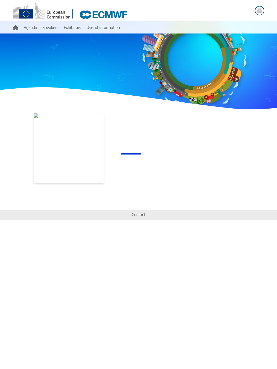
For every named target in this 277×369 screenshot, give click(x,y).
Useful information (103, 27)
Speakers (50, 27)
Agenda (30, 27)
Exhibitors (72, 27)
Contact (138, 214)
